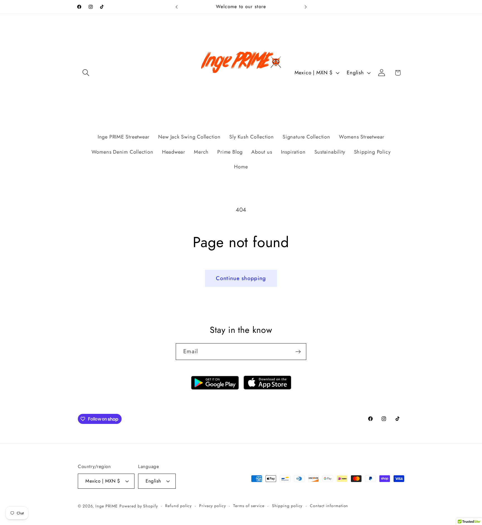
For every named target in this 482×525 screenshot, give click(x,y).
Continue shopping (241, 278)
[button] (86, 73)
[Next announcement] (306, 7)
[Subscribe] (298, 351)
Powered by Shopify (138, 506)
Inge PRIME (106, 506)
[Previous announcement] (176, 7)
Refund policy (178, 506)
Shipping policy (287, 506)
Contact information (329, 506)
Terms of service (248, 506)
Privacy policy (212, 506)
